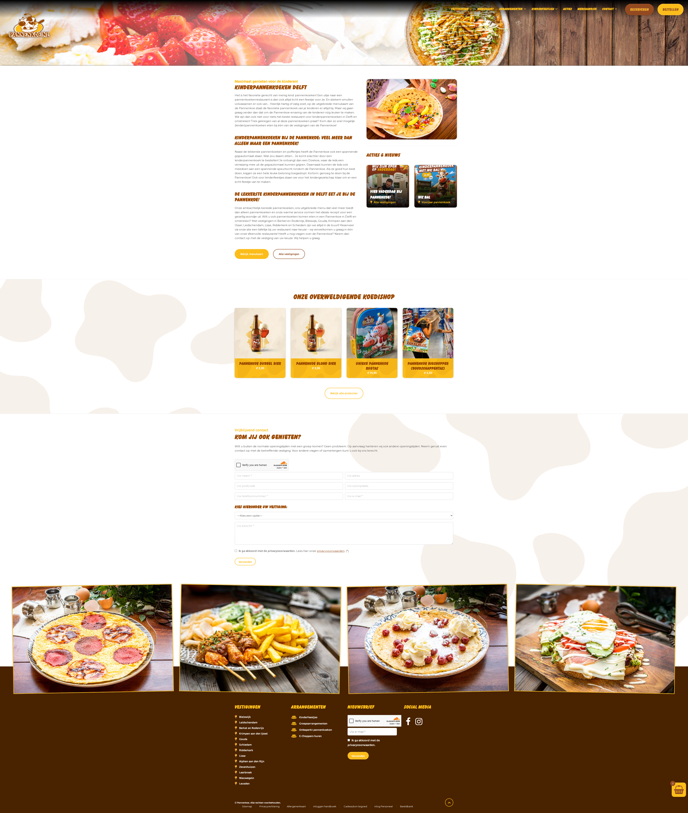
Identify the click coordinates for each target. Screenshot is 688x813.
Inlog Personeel (383, 806)
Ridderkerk (246, 750)
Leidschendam (248, 722)
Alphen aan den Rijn (251, 761)
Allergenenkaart (296, 806)
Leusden (244, 783)
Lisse (242, 755)
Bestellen (671, 9)
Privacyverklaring (269, 806)
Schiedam (245, 744)
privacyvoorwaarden (331, 551)
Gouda (243, 739)
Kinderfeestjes (308, 717)
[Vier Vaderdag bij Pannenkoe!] (388, 186)
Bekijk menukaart (251, 254)
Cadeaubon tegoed (355, 806)
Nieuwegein (246, 777)
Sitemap (247, 806)
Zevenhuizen (247, 766)
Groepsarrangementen (313, 723)
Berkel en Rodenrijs (251, 727)
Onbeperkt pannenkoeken (315, 729)
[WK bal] (435, 186)
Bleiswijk (245, 716)
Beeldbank (406, 806)
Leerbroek (245, 772)
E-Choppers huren (310, 736)
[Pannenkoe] (344, 9)
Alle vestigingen (289, 254)
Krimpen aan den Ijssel (253, 733)
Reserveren (639, 9)
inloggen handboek (324, 806)
